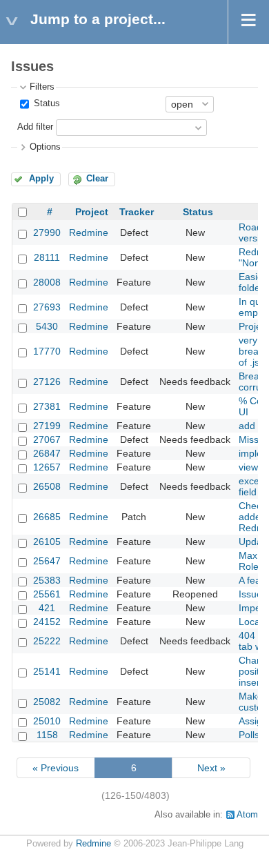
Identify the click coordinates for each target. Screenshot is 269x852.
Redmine (88, 232)
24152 (47, 621)
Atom (247, 815)
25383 (47, 580)
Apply (41, 179)
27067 (47, 439)
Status (45, 103)
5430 (47, 326)
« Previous (55, 767)
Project (91, 211)
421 (47, 607)
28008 (47, 282)
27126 (47, 381)
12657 (47, 467)
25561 (47, 594)
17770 (47, 351)
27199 (47, 425)
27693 (47, 307)
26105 (47, 541)
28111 (47, 257)
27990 (47, 232)
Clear (97, 179)
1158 (47, 734)
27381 (47, 406)
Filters (42, 87)
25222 (47, 640)
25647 (47, 560)
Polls (249, 734)
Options (45, 147)
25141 (47, 671)
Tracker (136, 211)
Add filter (35, 127)
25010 (47, 720)
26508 (47, 486)
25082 (47, 701)
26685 (47, 516)
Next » (211, 767)
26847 (47, 453)
